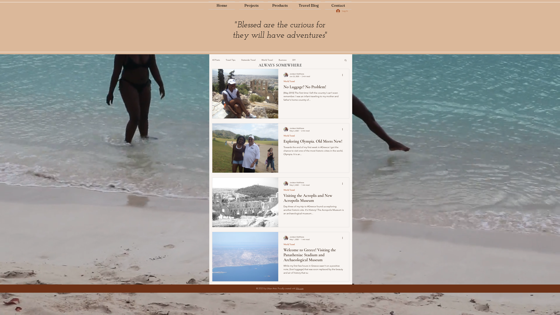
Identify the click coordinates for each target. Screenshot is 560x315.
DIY (294, 60)
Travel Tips (230, 60)
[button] (345, 60)
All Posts (216, 60)
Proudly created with (287, 288)
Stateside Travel (248, 60)
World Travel (267, 60)
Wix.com (299, 288)
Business (283, 60)
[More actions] (343, 75)
